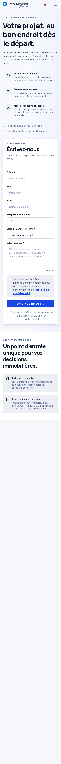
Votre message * (30, 257)
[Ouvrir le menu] (55, 4)
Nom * (10, 186)
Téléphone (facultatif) (18, 214)
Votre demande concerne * (21, 229)
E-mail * (11, 200)
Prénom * (11, 172)
